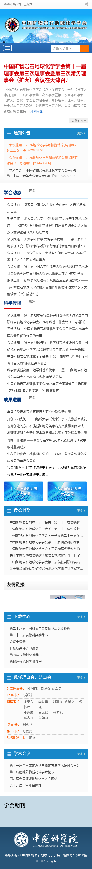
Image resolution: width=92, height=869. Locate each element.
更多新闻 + (79, 120)
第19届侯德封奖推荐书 (26, 669)
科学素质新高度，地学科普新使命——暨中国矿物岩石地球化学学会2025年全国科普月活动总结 (47, 373)
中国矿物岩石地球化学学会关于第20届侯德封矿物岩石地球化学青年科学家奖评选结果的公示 (47, 549)
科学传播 (12, 303)
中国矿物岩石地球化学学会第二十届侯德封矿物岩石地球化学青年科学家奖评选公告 (47, 542)
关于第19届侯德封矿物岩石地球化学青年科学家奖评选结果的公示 (47, 568)
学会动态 (12, 192)
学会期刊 (14, 813)
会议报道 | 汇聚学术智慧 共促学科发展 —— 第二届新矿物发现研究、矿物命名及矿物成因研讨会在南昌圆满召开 (47, 242)
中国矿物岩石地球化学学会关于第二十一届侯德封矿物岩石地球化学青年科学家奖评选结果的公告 (47, 522)
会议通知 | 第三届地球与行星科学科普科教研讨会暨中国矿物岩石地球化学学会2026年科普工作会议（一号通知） (47, 346)
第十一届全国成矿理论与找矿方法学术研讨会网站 (45, 773)
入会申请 (23, 494)
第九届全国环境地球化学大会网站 (33, 787)
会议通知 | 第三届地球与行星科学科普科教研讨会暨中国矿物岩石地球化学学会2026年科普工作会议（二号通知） (47, 318)
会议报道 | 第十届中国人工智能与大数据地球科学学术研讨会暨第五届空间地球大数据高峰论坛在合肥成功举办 (47, 270)
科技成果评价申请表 (24, 656)
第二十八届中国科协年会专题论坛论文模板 (40, 636)
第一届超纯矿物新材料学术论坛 (32, 780)
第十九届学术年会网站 (25, 793)
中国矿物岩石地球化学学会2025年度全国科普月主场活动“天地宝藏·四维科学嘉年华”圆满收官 (47, 387)
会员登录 (67, 494)
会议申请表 (18, 650)
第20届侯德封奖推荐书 (26, 663)
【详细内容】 (37, 111)
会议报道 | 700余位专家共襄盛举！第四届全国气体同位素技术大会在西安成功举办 (47, 256)
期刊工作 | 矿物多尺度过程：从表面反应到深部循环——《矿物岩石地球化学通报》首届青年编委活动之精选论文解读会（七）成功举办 (47, 287)
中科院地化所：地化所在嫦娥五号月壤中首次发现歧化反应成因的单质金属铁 (47, 457)
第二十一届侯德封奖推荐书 (29, 643)
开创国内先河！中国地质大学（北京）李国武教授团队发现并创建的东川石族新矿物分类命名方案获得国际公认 (47, 422)
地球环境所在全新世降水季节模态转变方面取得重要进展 (47, 433)
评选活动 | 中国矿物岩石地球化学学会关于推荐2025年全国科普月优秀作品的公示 (47, 332)
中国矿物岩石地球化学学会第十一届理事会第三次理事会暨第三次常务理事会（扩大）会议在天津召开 (45, 73)
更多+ (33, 191)
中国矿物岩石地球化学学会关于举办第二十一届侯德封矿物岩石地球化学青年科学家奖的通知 (47, 535)
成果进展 (12, 399)
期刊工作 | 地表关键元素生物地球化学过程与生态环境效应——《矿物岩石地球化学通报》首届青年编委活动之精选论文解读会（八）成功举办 (47, 225)
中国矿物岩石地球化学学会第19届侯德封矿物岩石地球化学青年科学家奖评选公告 (47, 562)
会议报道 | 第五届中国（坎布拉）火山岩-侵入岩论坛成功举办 (46, 208)
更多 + (81, 133)
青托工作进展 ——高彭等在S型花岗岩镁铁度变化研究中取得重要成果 (46, 443)
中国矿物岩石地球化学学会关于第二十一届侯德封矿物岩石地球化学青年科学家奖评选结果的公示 (47, 529)
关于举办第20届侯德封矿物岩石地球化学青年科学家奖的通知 (47, 555)
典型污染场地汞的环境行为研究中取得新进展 (39, 412)
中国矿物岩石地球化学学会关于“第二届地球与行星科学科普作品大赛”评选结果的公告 (47, 359)
